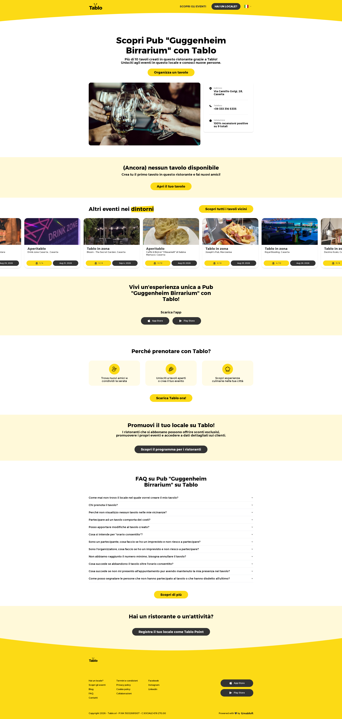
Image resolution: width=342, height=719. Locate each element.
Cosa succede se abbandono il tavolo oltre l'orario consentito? (131, 563)
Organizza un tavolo (171, 72)
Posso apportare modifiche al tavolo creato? (119, 527)
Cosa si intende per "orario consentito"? (116, 534)
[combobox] (248, 6)
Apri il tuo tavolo (171, 186)
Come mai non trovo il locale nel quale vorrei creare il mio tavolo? (133, 497)
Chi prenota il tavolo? (103, 505)
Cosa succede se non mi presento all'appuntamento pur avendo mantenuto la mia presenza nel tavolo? (159, 571)
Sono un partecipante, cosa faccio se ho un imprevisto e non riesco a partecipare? (144, 541)
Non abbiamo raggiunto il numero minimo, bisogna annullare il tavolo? (137, 556)
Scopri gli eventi (193, 6)
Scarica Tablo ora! (171, 398)
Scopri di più (171, 595)
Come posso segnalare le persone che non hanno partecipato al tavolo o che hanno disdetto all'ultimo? (159, 578)
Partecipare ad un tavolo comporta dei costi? (119, 519)
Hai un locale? (226, 6)
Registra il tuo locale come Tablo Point (171, 632)
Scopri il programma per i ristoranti (171, 449)
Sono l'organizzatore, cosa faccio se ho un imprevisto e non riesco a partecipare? (144, 549)
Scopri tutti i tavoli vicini (226, 209)
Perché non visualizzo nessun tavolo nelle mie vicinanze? (128, 512)
